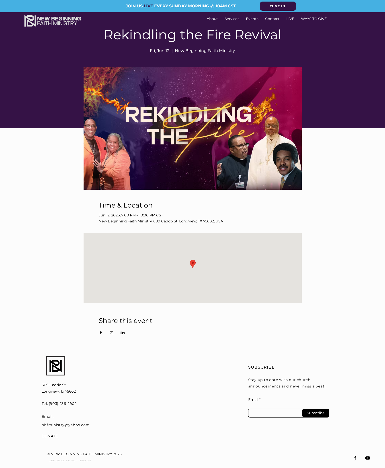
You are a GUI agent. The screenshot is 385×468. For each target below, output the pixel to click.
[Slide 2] (192, 1)
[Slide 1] (188, 1)
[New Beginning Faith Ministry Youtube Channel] (367, 458)
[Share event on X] (112, 332)
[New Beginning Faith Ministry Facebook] (355, 458)
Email (253, 399)
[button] (278, 6)
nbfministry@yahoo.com (66, 425)
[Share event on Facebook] (101, 332)
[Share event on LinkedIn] (123, 332)
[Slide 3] (196, 1)
